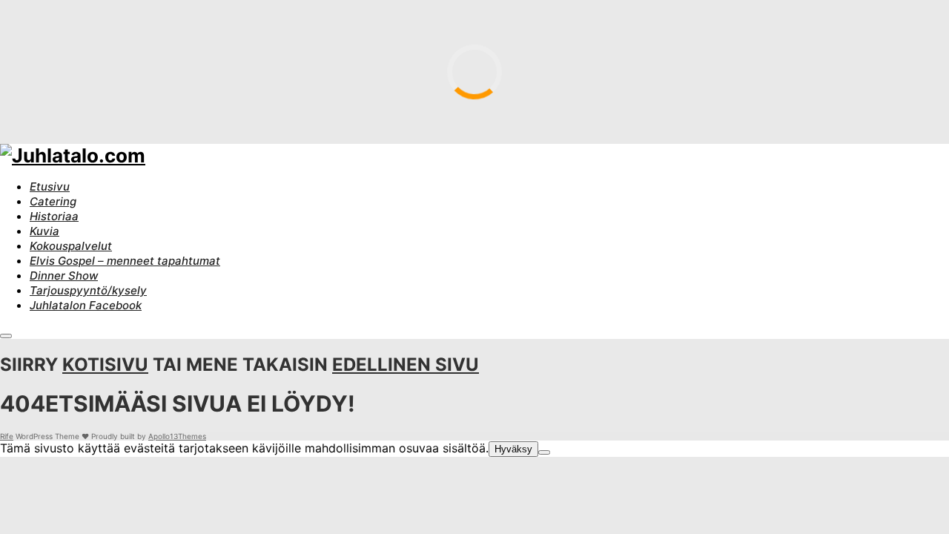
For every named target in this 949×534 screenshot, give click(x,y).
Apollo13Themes (177, 436)
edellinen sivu (405, 364)
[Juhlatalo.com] (72, 155)
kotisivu (105, 364)
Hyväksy (513, 449)
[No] (544, 452)
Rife (6, 436)
